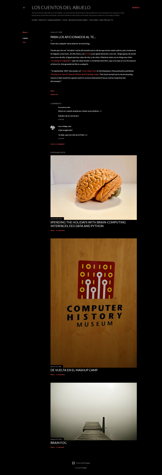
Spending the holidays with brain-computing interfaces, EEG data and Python (88, 224)
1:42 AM (61, 138)
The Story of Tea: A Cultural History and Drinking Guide (74, 74)
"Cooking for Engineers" (60, 60)
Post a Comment (57, 144)
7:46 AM (61, 119)
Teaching (93, 20)
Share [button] (25, 32)
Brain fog (58, 442)
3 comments (60, 374)
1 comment (60, 447)
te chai (87, 53)
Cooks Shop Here (88, 71)
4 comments (60, 230)
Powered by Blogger (83, 463)
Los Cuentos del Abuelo (61, 7)
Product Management (50, 20)
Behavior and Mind (78, 20)
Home (34, 20)
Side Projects (106, 20)
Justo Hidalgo (63, 126)
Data (65, 20)
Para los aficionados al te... (73, 37)
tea (24, 42)
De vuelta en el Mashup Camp (74, 370)
